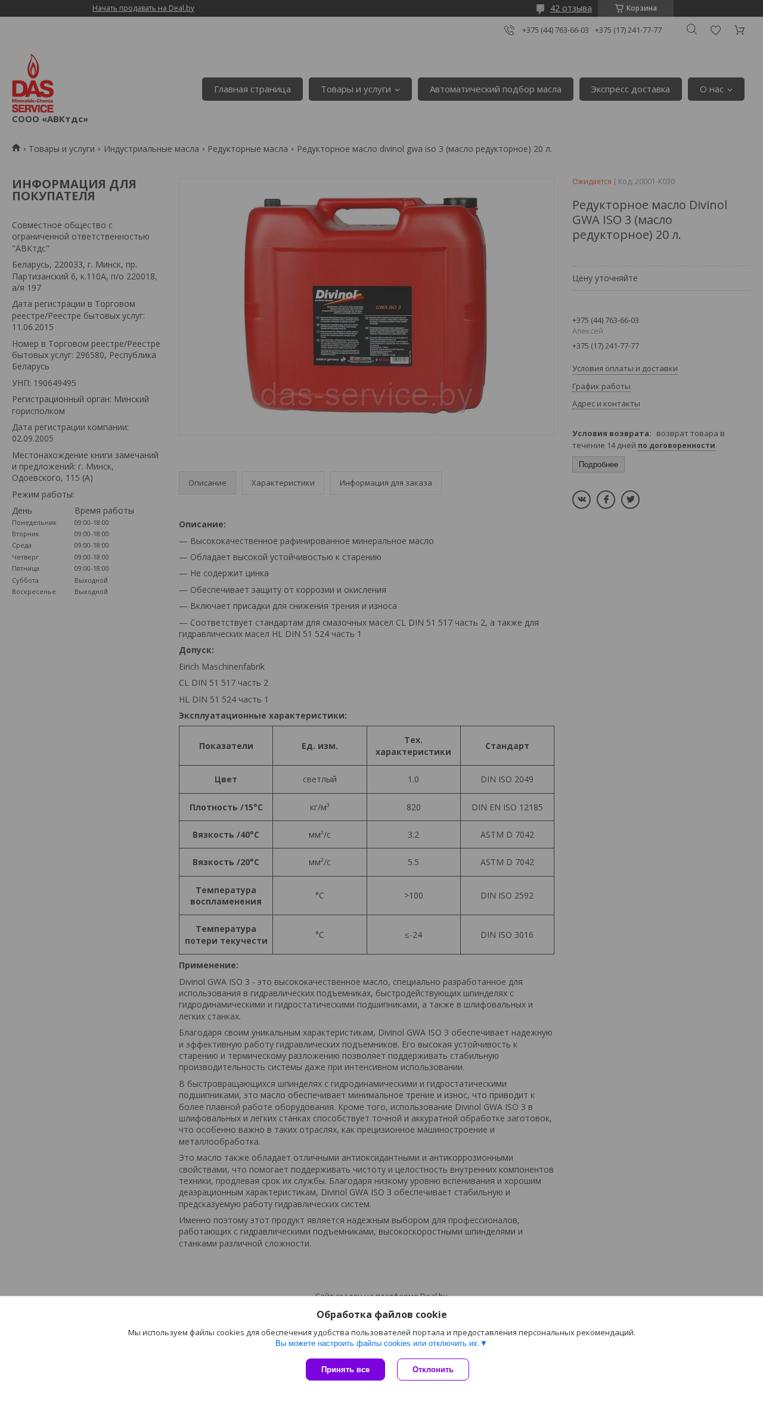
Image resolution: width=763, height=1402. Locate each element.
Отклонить (433, 1369)
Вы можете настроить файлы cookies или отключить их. (377, 1343)
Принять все (345, 1369)
